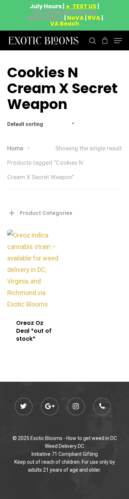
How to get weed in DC (91, 438)
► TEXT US (81, 6)
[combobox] (43, 124)
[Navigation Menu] (118, 40)
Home (15, 148)
